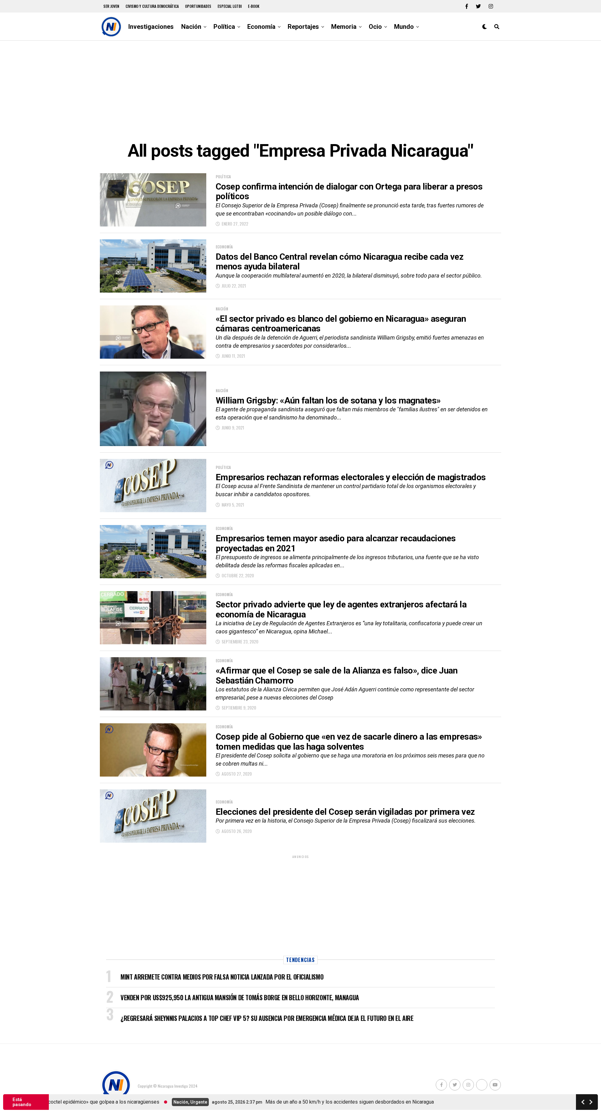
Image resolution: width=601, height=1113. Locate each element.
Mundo (404, 26)
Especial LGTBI (230, 6)
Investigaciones (151, 26)
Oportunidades (198, 6)
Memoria (344, 26)
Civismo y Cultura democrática (152, 6)
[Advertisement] (300, 91)
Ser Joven (111, 6)
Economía (261, 26)
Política (224, 26)
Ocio (375, 26)
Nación (191, 26)
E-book (253, 6)
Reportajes (303, 26)
